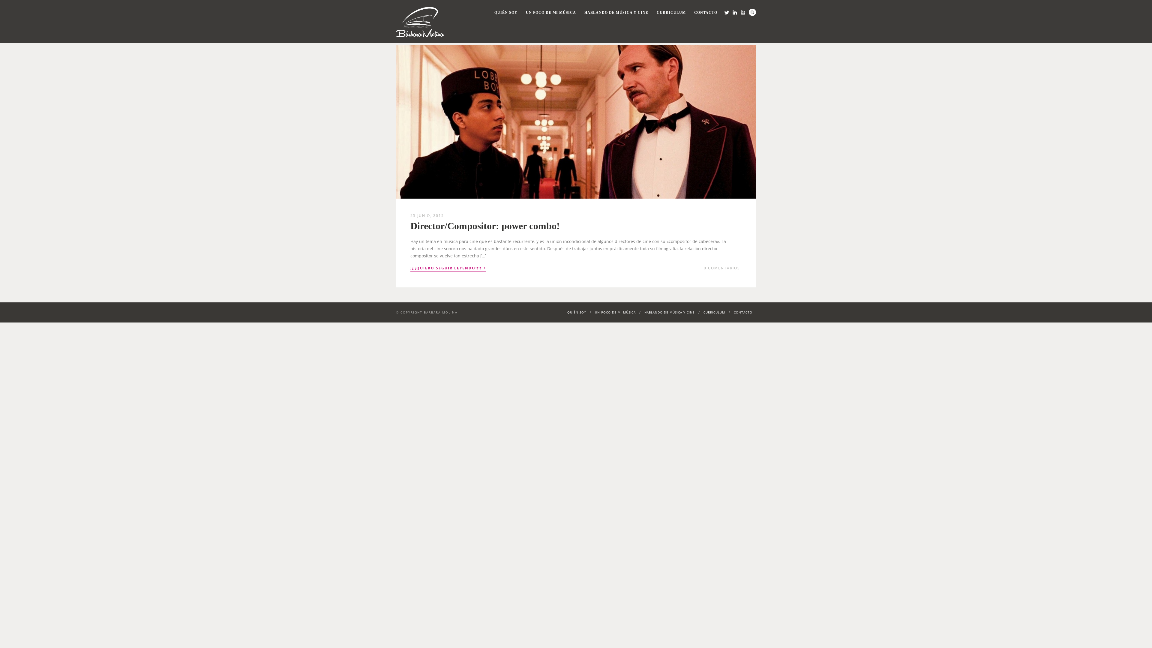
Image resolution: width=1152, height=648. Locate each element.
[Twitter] (726, 12)
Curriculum (671, 12)
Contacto (705, 12)
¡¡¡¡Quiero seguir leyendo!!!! (448, 267)
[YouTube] (743, 12)
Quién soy (506, 12)
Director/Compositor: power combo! (485, 225)
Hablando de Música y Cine (616, 12)
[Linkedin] (735, 12)
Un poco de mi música (551, 12)
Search (752, 12)
